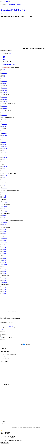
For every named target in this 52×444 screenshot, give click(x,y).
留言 (13, 327)
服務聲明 (38, 427)
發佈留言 (2, 339)
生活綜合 (11, 53)
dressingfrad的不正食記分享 (13, 10)
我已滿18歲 (3, 442)
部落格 (4, 57)
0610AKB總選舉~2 (9, 64)
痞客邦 (10, 327)
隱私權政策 (33, 427)
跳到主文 (3, 13)
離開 (7, 442)
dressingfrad (3, 319)
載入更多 (2, 331)
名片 (4, 59)
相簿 (4, 56)
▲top (2, 329)
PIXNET (16, 427)
